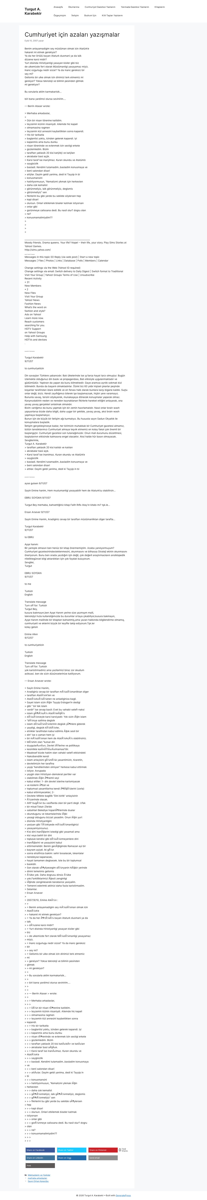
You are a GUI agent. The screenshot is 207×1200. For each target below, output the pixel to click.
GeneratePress (123, 1195)
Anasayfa (58, 7)
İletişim (75, 15)
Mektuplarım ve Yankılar (39, 1175)
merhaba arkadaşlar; (37, 1178)
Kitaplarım (160, 7)
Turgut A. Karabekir (33, 11)
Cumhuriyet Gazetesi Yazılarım (100, 7)
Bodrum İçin (90, 15)
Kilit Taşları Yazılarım (112, 15)
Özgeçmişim (60, 15)
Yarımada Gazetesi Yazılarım (135, 7)
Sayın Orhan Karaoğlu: (38, 1181)
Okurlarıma (73, 7)
